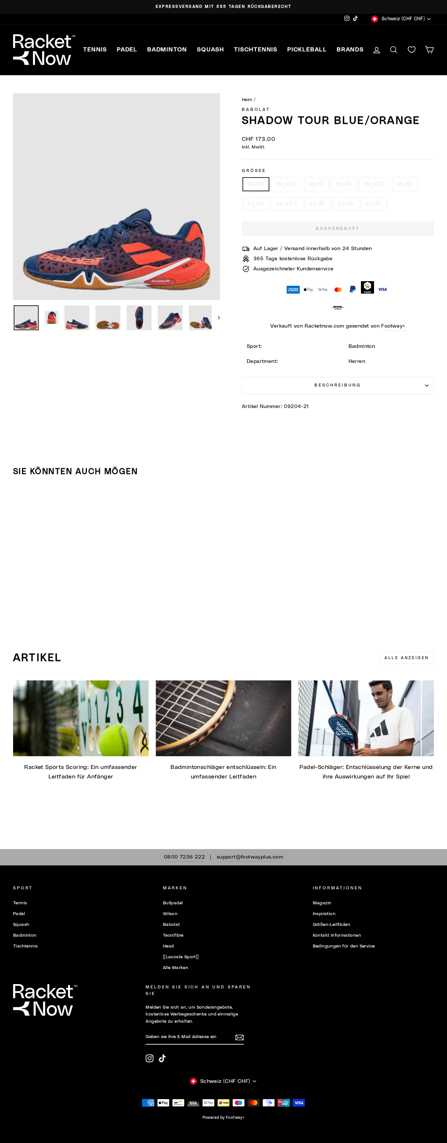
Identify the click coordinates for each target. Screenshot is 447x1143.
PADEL (127, 50)
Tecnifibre (173, 935)
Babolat (256, 110)
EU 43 (405, 184)
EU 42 (344, 184)
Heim (247, 99)
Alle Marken (175, 967)
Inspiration (324, 914)
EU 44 (256, 203)
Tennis (20, 903)
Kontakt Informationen (337, 935)
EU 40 (256, 184)
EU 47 (374, 203)
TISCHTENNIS (255, 50)
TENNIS (95, 50)
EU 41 (316, 184)
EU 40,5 (286, 184)
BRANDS (350, 50)
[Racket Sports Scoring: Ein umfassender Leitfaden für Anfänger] (81, 718)
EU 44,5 (287, 203)
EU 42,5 (374, 184)
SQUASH (210, 50)
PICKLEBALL (307, 50)
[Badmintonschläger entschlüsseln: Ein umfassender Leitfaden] (223, 718)
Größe (254, 171)
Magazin (322, 903)
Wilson (170, 914)
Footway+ (393, 326)
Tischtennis (25, 946)
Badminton (25, 935)
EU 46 (346, 203)
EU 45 (318, 203)
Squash (21, 924)
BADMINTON (167, 50)
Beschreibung (337, 385)
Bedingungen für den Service (344, 946)
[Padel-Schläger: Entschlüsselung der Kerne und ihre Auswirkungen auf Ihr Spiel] (366, 718)
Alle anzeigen (406, 658)
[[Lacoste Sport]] (181, 957)
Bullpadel (173, 903)
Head (168, 946)
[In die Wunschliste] (21, 500)
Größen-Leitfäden (331, 924)
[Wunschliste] (411, 50)
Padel (19, 914)
